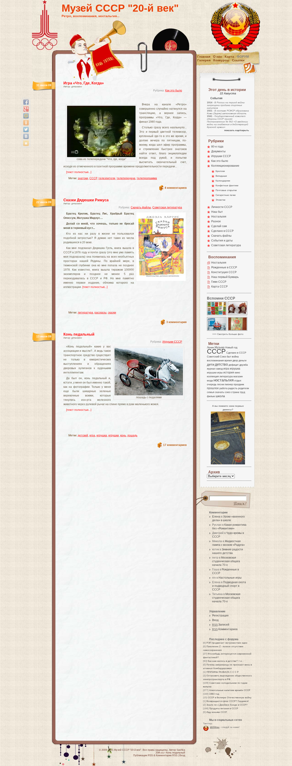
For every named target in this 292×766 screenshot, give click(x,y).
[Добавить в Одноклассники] (26, 122)
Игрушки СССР (172, 341)
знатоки (83, 178)
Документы (218, 151)
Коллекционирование (225, 165)
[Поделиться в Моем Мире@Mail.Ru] (26, 116)
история (228, 372)
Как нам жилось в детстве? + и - (225, 661)
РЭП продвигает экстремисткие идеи (226, 643)
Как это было (173, 90)
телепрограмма (147, 178)
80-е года (217, 146)
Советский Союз (216, 356)
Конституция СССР (224, 272)
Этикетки (220, 200)
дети (210, 364)
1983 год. (214, 694)
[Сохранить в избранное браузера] (26, 143)
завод (219, 368)
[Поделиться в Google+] (26, 109)
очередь (211, 384)
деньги (242, 360)
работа (223, 388)
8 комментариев (176, 187)
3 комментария (176, 322)
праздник (239, 384)
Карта (229, 56)
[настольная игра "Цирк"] (238, 330)
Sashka (181, 749)
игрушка (101, 435)
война (235, 356)
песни (220, 384)
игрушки (113, 435)
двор (235, 360)
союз (227, 392)
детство (221, 364)
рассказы (100, 312)
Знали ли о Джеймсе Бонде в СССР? (227, 705)
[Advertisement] (119, 99)
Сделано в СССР (222, 231)
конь (123, 435)
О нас (217, 56)
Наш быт (217, 211)
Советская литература (167, 207)
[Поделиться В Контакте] (26, 136)
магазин (238, 376)
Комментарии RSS (166, 755)
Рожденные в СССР (224, 267)
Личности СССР (221, 207)
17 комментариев (175, 445)
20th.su (160, 752)
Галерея (204, 60)
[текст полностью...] (78, 172)
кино (237, 372)
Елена (216, 516)
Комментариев (224, 629)
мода (210, 380)
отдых (237, 380)
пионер (229, 384)
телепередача (126, 178)
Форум (243, 56)
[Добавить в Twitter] (26, 129)
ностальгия (224, 380)
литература (85, 312)
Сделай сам (219, 226)
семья (210, 392)
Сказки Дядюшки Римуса (86, 200)
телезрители (106, 178)
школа (220, 396)
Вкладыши (221, 176)
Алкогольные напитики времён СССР (229, 690)
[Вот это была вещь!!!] (217, 330)
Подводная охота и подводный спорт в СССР (229, 586)
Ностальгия (218, 216)
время (228, 360)
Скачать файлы (141, 207)
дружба (243, 364)
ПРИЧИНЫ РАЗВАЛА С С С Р (222, 672)
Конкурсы (221, 60)
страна (235, 392)
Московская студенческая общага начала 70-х (226, 561)
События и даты (222, 240)
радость (232, 388)
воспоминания (215, 360)
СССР (93, 178)
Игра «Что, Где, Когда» (83, 83)
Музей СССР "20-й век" (120, 8)
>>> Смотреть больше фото (227, 334)
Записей (220, 624)
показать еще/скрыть (236, 130)
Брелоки (220, 171)
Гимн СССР (218, 281)
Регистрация (220, 615)
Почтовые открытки (226, 190)
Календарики (223, 180)
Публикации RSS (143, 755)
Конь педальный (78, 334)
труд (242, 392)
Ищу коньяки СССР (216, 712)
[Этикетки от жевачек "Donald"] (217, 315)
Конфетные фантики (227, 185)
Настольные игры (230, 577)
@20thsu (214, 727)
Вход (215, 620)
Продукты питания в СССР (223, 708)
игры (220, 372)
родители (243, 388)
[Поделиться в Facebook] (26, 102)
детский (83, 435)
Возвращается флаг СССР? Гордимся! (227, 701)
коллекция (213, 376)
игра (92, 435)
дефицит (234, 364)
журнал (211, 368)
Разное (216, 221)
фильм (211, 396)
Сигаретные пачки (226, 195)
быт (229, 356)
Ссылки (238, 60)
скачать (219, 392)
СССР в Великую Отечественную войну (229, 697)
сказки (112, 312)
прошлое (213, 388)
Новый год (231, 347)
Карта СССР (219, 286)
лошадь (132, 435)
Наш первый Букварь (225, 277)
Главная (203, 56)
